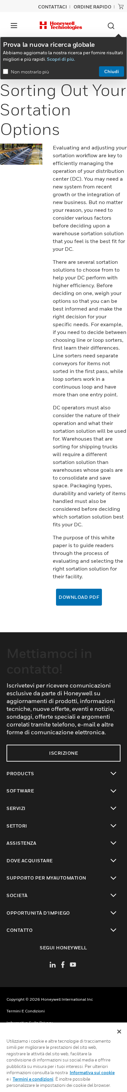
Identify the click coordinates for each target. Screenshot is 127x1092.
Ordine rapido (92, 6)
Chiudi (111, 71)
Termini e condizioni (26, 1010)
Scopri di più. (61, 59)
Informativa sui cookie (92, 1072)
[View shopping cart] (121, 6)
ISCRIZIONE (63, 753)
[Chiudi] (119, 1031)
